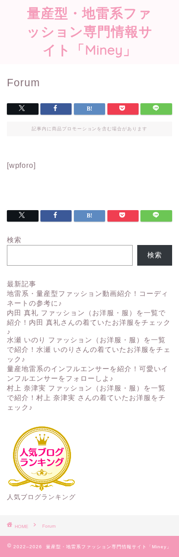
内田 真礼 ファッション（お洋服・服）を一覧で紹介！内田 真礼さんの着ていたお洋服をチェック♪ (89, 322)
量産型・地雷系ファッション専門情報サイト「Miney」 (90, 31)
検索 (14, 240)
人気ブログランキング (41, 497)
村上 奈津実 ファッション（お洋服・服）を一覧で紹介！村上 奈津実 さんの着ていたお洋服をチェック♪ (86, 397)
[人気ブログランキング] (41, 489)
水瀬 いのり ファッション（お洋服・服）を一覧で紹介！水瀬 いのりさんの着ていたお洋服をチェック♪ (89, 349)
